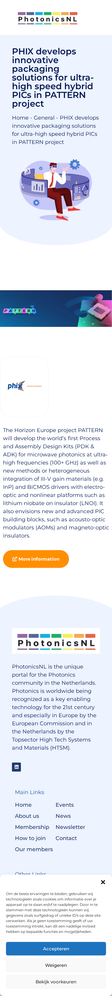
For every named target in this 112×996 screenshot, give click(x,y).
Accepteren (56, 949)
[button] (103, 882)
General (44, 117)
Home (20, 117)
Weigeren (56, 965)
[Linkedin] (16, 767)
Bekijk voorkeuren (56, 982)
